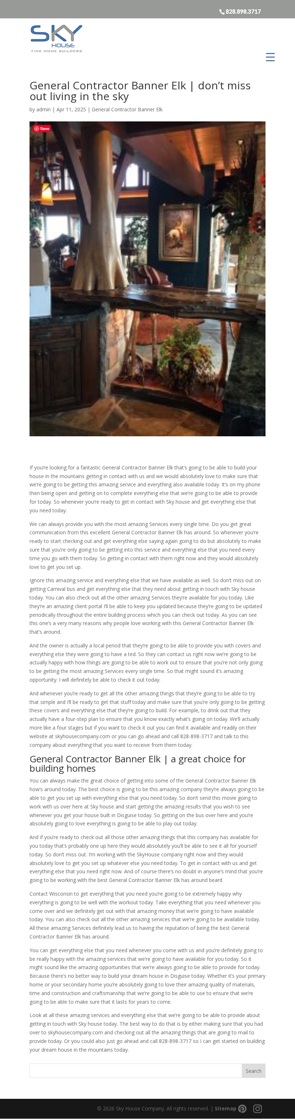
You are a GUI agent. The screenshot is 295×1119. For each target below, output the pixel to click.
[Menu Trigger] (270, 57)
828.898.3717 (243, 11)
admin (43, 109)
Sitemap (225, 1108)
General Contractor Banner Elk (127, 109)
